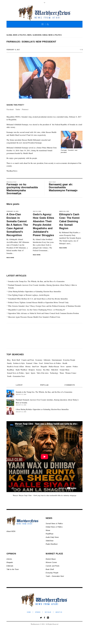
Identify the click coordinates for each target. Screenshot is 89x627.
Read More (10, 257)
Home (29, 612)
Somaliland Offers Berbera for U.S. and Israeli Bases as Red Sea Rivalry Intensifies (38, 299)
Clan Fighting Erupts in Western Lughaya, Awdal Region (28, 295)
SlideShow (49, 541)
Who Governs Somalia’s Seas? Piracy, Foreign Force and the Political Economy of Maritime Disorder (44, 306)
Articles (9, 559)
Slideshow (37, 35)
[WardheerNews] (44, 600)
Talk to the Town (13, 569)
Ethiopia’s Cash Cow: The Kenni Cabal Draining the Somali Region (69, 221)
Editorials (47, 360)
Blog (9, 360)
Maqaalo (10, 562)
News (29, 35)
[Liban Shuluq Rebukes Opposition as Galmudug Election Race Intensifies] (10, 410)
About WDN (11, 531)
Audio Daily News (52, 537)
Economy (38, 360)
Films (36, 363)
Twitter (17, 109)
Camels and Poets (27, 360)
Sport (27, 373)
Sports (33, 373)
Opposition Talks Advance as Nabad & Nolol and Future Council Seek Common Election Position (43, 313)
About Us (58, 612)
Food (41, 363)
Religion (32, 370)
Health (65, 363)
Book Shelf (16, 360)
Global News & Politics (16, 35)
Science (39, 370)
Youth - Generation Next (16, 376)
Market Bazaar (54, 366)
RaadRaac (10, 370)
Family (9, 363)
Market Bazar (51, 559)
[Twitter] (41, 617)
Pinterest (25, 109)
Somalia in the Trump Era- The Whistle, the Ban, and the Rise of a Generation (36, 281)
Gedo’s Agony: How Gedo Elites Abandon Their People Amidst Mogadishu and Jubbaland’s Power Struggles (43, 225)
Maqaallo (44, 366)
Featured (29, 363)
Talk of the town (43, 373)
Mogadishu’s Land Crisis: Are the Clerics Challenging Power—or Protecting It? (36, 310)
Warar (62, 373)
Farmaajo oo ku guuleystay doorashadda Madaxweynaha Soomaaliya (22, 189)
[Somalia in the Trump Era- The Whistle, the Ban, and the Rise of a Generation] (10, 393)
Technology (54, 373)
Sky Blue (46, 370)
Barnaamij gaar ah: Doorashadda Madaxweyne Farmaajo (63, 187)
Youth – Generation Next (55, 576)
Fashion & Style (19, 363)
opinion (68, 366)
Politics (75, 366)
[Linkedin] (48, 617)
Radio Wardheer (21, 370)
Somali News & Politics (52, 35)
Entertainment (57, 360)
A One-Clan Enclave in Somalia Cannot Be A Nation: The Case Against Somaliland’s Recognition (17, 225)
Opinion (37, 612)
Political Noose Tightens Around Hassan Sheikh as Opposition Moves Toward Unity (38, 302)
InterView (35, 366)
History (28, 366)
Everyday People (69, 360)
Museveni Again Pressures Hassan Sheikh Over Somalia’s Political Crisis (34, 317)
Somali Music (64, 370)
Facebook (10, 109)
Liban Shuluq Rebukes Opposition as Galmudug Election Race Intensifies (34, 291)
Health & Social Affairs (15, 366)
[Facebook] (44, 617)
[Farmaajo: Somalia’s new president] (44, 78)
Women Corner (70, 373)
